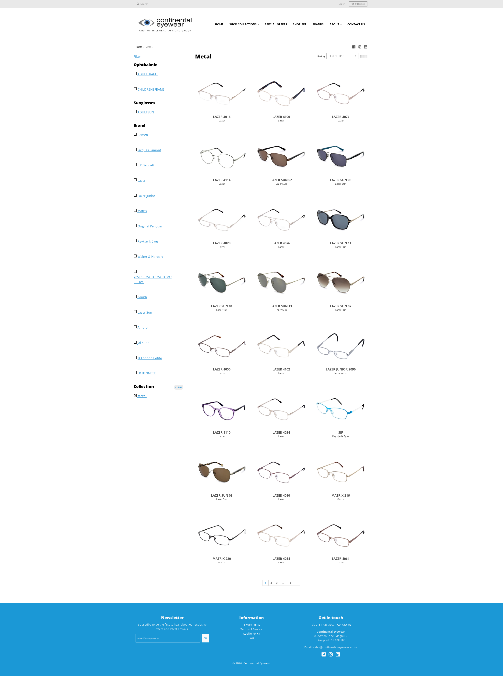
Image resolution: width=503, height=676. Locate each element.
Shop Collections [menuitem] (243, 24)
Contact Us (344, 624)
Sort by (321, 56)
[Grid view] (361, 56)
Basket (360, 3)
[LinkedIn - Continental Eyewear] (365, 47)
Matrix (340, 499)
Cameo (142, 135)
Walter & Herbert (150, 257)
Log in (342, 3)
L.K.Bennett (145, 165)
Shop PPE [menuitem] (300, 24)
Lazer (222, 120)
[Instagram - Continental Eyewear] (360, 47)
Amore (142, 327)
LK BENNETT (146, 373)
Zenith (142, 297)
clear (178, 387)
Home (139, 47)
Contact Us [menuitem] (356, 24)
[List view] (365, 56)
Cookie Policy (251, 633)
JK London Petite (149, 358)
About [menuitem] (334, 24)
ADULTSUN (145, 112)
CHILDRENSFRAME (150, 89)
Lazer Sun (281, 183)
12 (289, 582)
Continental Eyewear (257, 663)
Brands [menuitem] (318, 24)
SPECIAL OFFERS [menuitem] (276, 24)
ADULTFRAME (147, 74)
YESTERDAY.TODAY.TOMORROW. (153, 279)
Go (205, 638)
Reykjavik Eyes (340, 436)
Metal (142, 396)
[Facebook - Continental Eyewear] (354, 47)
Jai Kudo (143, 343)
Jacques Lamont (149, 150)
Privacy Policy (251, 625)
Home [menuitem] (219, 24)
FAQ (251, 638)
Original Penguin (149, 226)
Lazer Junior (341, 373)
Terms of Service (251, 629)
